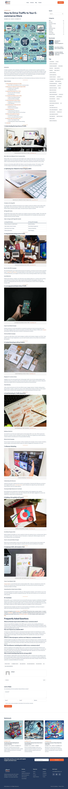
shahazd (12, 671)
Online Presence (59, 96)
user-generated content (54, 114)
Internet (60, 83)
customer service (53, 79)
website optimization (53, 120)
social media (52, 105)
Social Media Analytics (53, 107)
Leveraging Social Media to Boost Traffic (14, 95)
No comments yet (18, 745)
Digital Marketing (60, 79)
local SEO (59, 85)
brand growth (57, 68)
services (21, 614)
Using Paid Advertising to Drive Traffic (13, 91)
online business (52, 96)
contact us (26, 614)
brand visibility (57, 70)
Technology (51, 32)
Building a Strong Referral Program (12, 113)
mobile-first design (53, 90)
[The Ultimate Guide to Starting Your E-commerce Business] (13, 729)
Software (50, 31)
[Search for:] (56, 13)
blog (5, 615)
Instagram (44, 329)
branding (51, 70)
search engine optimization (54, 103)
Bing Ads (15, 272)
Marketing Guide (52, 28)
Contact (39, 2)
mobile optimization (53, 92)
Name (6, 700)
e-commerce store (18, 484)
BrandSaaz (18, 611)
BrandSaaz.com (33, 153)
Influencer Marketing (10, 109)
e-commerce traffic (15, 663)
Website (35, 700)
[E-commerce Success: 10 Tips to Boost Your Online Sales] (54, 729)
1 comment (37, 745)
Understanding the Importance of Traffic (14, 83)
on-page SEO (61, 94)
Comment (7, 691)
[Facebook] (53, 774)
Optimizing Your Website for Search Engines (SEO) (15, 86)
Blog (36, 2)
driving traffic (7, 663)
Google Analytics (7, 583)
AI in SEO (57, 61)
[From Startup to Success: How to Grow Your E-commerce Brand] (34, 729)
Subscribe (57, 759)
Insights (50, 26)
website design (52, 118)
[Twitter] (56, 774)
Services (32, 2)
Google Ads (9, 272)
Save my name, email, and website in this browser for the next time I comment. (19, 703)
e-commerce (52, 81)
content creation (53, 72)
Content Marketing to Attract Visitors (13, 100)
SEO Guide (51, 29)
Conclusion (8, 122)
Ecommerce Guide (7, 10)
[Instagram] (59, 774)
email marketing (22, 663)
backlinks (51, 68)
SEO (43, 663)
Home (28, 2)
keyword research (53, 85)
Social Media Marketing (9, 666)
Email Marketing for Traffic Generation (13, 104)
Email (21, 700)
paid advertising (39, 663)
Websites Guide (52, 34)
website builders (59, 116)
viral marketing (52, 116)
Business (50, 22)
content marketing (53, 74)
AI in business (52, 61)
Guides (50, 25)
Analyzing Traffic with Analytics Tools (13, 118)
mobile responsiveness (53, 94)
